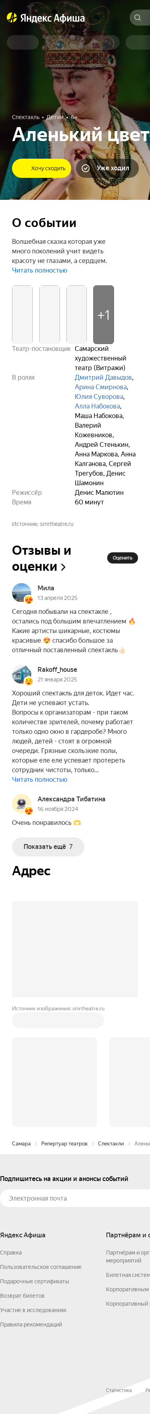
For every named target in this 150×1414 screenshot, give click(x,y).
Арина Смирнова (101, 387)
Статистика (119, 1390)
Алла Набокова (97, 406)
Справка (11, 1252)
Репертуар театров (64, 1144)
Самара (21, 1144)
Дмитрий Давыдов (103, 377)
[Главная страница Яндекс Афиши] (12, 17)
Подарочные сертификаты (34, 1281)
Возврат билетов (22, 1296)
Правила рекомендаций (31, 1324)
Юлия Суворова (99, 396)
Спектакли (111, 1144)
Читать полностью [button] (39, 270)
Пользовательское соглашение (41, 1267)
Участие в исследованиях (33, 1310)
